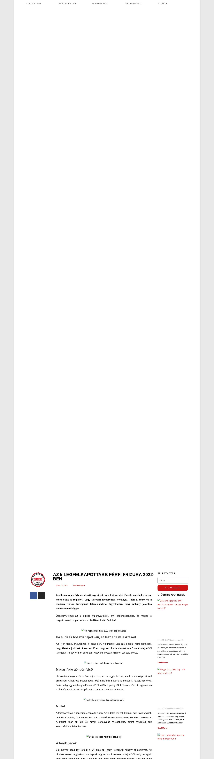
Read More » (163, 662)
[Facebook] (33, 595)
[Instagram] (41, 595)
